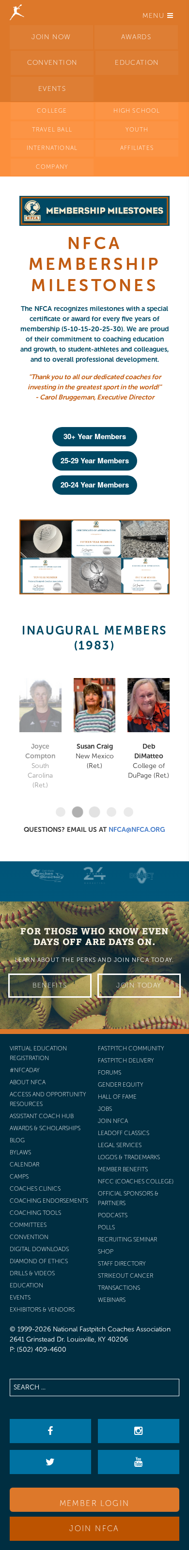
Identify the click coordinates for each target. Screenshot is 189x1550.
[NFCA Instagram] (138, 1431)
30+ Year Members (94, 436)
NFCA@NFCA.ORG (137, 830)
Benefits (49, 985)
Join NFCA (94, 1528)
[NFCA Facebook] (50, 1431)
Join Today (138, 985)
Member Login (95, 1503)
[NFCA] (17, 12)
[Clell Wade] (47, 875)
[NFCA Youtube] (138, 1462)
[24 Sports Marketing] (94, 875)
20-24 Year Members (95, 484)
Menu (154, 16)
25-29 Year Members (95, 460)
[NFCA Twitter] (50, 1462)
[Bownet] (142, 875)
